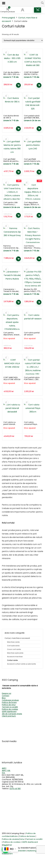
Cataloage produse (10, 700)
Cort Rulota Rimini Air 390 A (11, 116)
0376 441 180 (15, 788)
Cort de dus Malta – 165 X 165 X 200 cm (12, 73)
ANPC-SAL (6, 770)
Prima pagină (8, 17)
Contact (5, 695)
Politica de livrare (9, 702)
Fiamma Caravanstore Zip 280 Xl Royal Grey (10, 248)
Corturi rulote (12, 660)
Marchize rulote (13, 642)
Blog (4, 698)
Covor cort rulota (14, 649)
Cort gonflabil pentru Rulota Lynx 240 (32, 161)
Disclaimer (7, 845)
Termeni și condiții (10, 707)
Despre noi (6, 693)
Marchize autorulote (15, 653)
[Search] (42, 3)
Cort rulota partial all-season (32, 333)
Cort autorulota (13, 646)
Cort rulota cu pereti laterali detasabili (9, 424)
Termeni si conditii (34, 839)
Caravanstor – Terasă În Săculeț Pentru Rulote (10, 291)
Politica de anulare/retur (13, 839)
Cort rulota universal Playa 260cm (30, 424)
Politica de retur (9, 704)
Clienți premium (9, 716)
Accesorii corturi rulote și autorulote (21, 664)
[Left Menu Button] (4, 3)
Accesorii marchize (15, 657)
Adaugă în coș (18, 85)
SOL (3, 772)
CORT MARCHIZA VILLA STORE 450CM (11, 378)
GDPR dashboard (9, 711)
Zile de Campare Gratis (12, 713)
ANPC (4, 768)
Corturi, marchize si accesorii (17, 638)
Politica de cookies (10, 709)
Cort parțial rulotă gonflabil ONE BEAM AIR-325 (32, 117)
